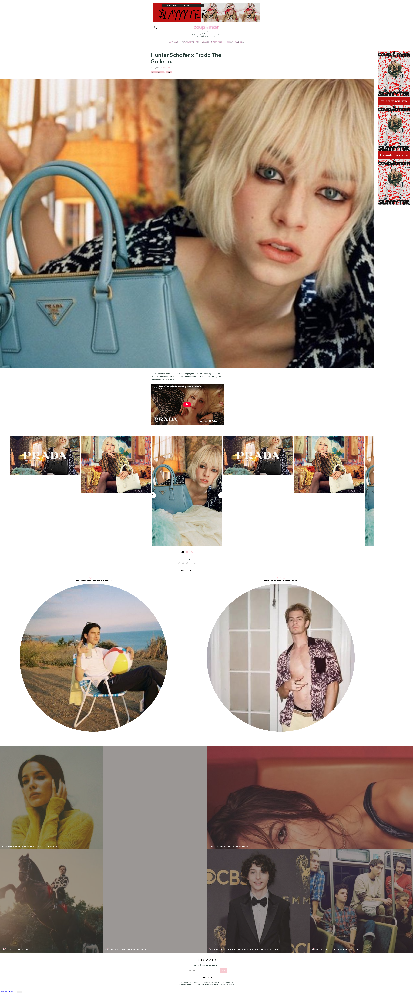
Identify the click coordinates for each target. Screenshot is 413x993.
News (173, 43)
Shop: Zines (234, 40)
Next (221, 495)
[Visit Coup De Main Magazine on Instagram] (204, 960)
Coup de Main (168, 68)
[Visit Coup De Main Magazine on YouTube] (201, 960)
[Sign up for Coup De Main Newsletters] (215, 960)
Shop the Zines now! (8, 992)
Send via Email (195, 563)
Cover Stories (212, 40)
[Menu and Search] (155, 27)
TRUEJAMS (258, 27)
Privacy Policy (206, 977)
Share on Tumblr (191, 563)
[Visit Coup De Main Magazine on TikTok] (207, 960)
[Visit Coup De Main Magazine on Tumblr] (212, 960)
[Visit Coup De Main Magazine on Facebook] (198, 960)
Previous (152, 495)
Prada (169, 72)
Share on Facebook (179, 563)
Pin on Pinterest (187, 563)
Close (19, 992)
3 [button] (191, 552)
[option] (187, 491)
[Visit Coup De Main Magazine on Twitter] (210, 960)
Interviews (190, 40)
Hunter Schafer (157, 72)
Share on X (183, 563)
